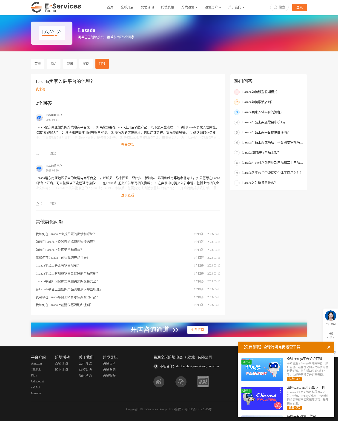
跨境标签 (109, 375)
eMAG (35, 387)
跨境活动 (147, 7)
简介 (54, 63)
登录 (299, 7)
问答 (102, 63)
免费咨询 (197, 329)
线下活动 (61, 369)
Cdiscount (37, 381)
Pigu (34, 375)
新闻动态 (85, 375)
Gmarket (36, 393)
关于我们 (235, 7)
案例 (86, 63)
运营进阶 (212, 7)
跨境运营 (188, 7)
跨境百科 (109, 363)
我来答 (40, 89)
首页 (110, 7)
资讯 (70, 63)
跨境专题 (109, 369)
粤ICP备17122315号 (198, 409)
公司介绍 (85, 363)
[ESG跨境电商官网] (56, 7)
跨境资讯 (167, 7)
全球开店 (127, 7)
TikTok (36, 369)
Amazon (36, 363)
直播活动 (61, 363)
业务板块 (85, 369)
